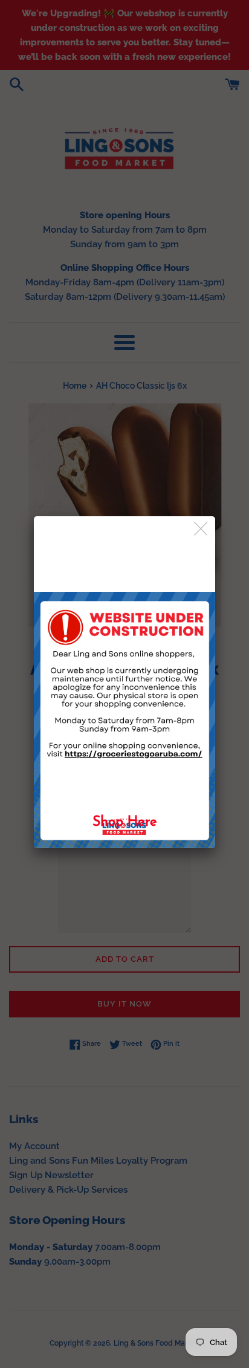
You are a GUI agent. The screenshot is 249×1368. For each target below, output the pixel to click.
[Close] (201, 529)
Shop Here (124, 822)
